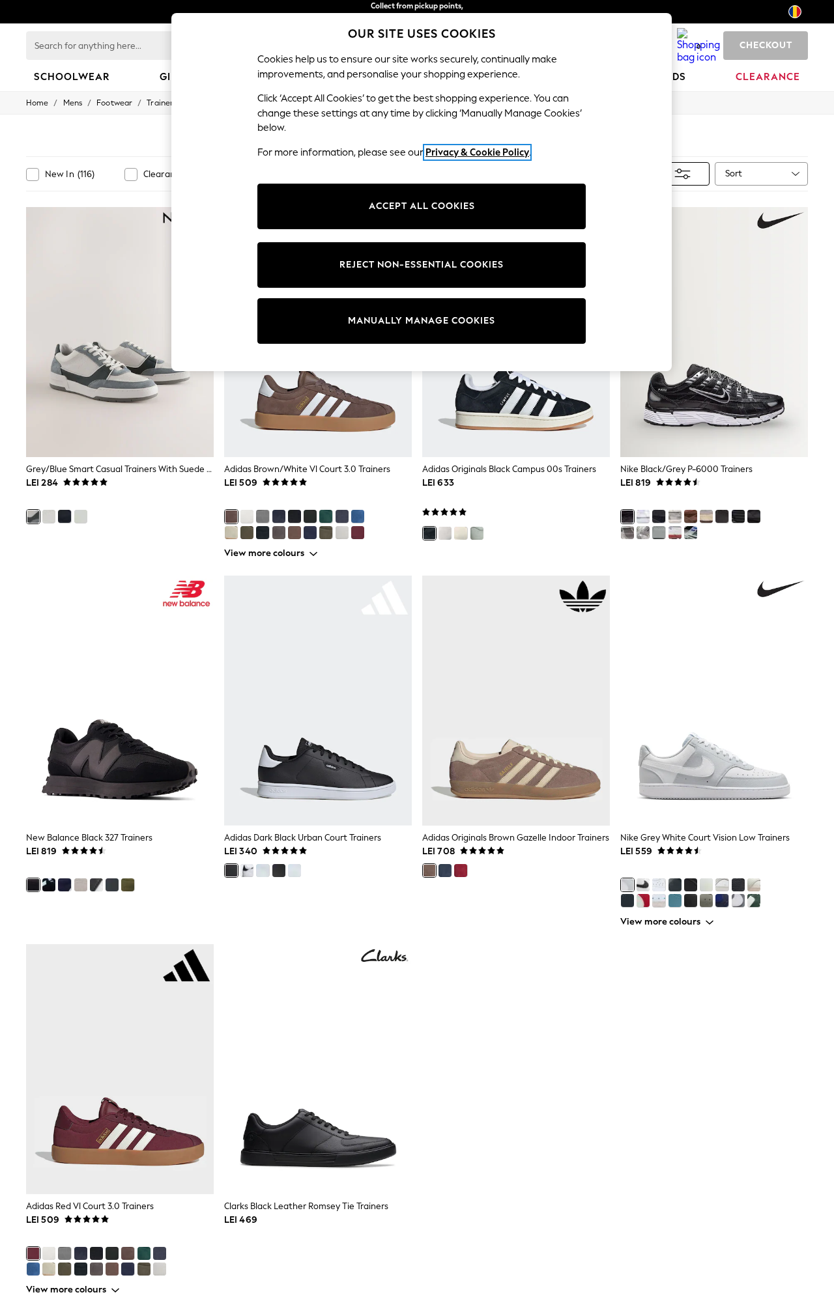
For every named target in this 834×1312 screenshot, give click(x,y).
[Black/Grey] (627, 516)
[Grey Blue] (690, 532)
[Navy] (64, 516)
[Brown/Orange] (294, 532)
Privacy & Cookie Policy (477, 152)
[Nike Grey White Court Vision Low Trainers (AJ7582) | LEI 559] (714, 701)
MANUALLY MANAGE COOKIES (421, 320)
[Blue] (342, 516)
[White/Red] (675, 532)
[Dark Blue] (310, 532)
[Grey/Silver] (643, 532)
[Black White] (627, 900)
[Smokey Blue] (675, 900)
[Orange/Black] (738, 516)
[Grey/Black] (721, 884)
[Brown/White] (231, 516)
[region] (421, 192)
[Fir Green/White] (753, 900)
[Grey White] (627, 884)
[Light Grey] (706, 516)
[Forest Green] (325, 532)
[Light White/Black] (96, 884)
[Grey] (445, 533)
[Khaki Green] (127, 884)
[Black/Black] (675, 884)
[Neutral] (48, 516)
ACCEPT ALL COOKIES (422, 206)
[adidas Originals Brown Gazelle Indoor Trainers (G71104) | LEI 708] (516, 701)
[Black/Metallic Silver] (753, 516)
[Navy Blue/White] (64, 884)
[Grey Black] (658, 532)
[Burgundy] (460, 870)
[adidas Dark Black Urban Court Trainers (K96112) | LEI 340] (318, 701)
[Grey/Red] (675, 516)
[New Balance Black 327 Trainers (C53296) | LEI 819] (120, 701)
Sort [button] (733, 173)
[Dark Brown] (278, 532)
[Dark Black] (231, 870)
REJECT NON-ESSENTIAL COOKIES (421, 264)
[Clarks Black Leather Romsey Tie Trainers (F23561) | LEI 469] (318, 1069)
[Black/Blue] (262, 532)
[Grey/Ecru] (753, 884)
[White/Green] (80, 516)
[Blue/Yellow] (357, 516)
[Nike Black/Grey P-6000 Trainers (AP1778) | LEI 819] (714, 332)
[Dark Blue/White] (721, 900)
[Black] (294, 516)
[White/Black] (246, 516)
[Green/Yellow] (325, 516)
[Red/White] (643, 900)
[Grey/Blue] (33, 516)
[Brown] (690, 516)
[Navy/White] (278, 516)
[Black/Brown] (690, 900)
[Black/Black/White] (738, 884)
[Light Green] (246, 532)
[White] (342, 532)
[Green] (476, 533)
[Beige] (231, 532)
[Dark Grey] (112, 884)
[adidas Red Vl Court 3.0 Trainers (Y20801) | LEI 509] (120, 1069)
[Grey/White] (262, 516)
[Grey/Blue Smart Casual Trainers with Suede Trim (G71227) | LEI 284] (120, 332)
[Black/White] (310, 516)
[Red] (357, 532)
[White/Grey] (738, 900)
